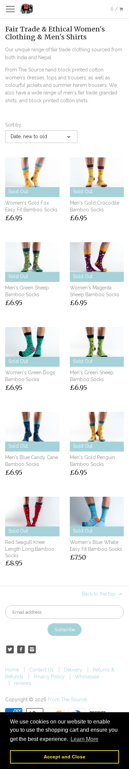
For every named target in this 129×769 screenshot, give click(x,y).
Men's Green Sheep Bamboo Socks (27, 291)
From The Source (67, 699)
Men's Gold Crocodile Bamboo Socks (94, 206)
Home (12, 670)
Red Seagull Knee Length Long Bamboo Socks (29, 548)
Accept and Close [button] (64, 756)
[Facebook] (21, 649)
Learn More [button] (84, 739)
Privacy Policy (49, 676)
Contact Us (41, 670)
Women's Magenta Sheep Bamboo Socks (94, 291)
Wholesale (87, 676)
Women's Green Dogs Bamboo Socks (30, 376)
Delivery (73, 670)
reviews (22, 683)
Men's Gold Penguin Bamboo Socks (92, 461)
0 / (114, 9)
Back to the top (99, 594)
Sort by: (13, 125)
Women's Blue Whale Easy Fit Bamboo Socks (96, 545)
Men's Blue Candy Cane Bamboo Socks (31, 461)
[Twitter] (10, 649)
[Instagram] (32, 649)
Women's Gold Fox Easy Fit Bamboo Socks (31, 206)
